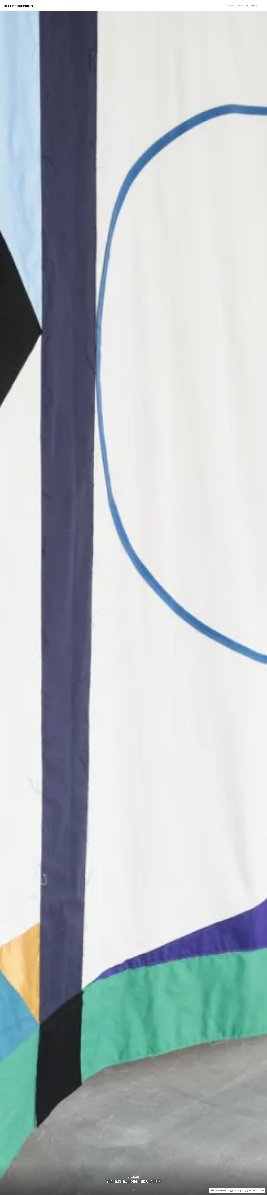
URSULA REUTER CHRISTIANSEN (18, 6)
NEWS (231, 5)
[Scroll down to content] (133, 1189)
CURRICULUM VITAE (250, 5)
